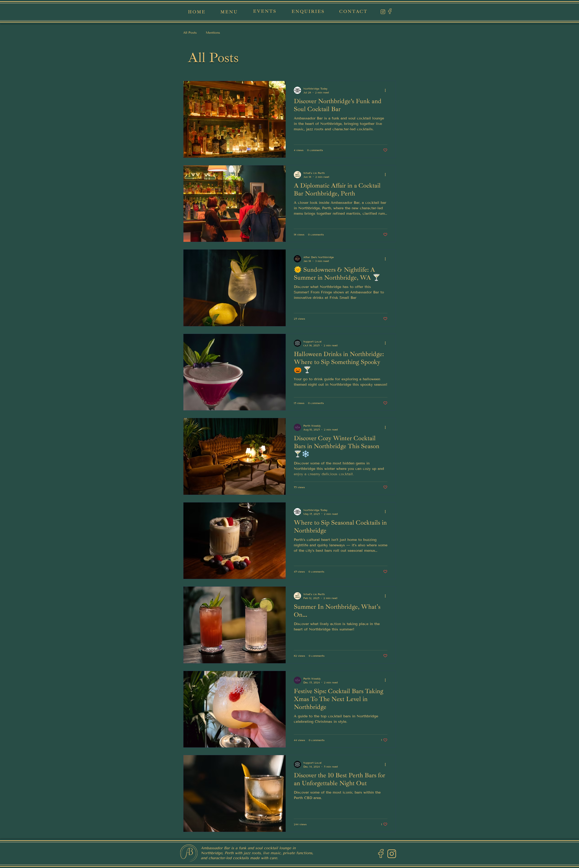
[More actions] (386, 90)
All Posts (190, 33)
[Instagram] (383, 12)
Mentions (213, 33)
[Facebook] (390, 11)
